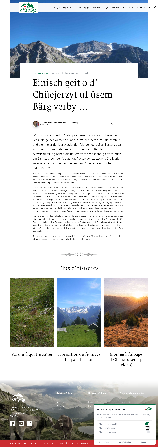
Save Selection (125, 442)
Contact (61, 443)
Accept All (145, 442)
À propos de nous (72, 443)
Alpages (60, 402)
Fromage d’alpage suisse (132, 393)
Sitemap (38, 443)
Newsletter (85, 443)
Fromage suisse (126, 402)
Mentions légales (49, 443)
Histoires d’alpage (40, 73)
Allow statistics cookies (108, 428)
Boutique (141, 7)
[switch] (147, 423)
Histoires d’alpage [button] (100, 7)
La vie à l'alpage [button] (82, 7)
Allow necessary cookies (108, 424)
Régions (60, 406)
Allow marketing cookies (108, 432)
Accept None (104, 442)
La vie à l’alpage (65, 393)
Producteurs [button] (128, 7)
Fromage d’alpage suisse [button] (62, 7)
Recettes (115, 7)
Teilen (115, 123)
